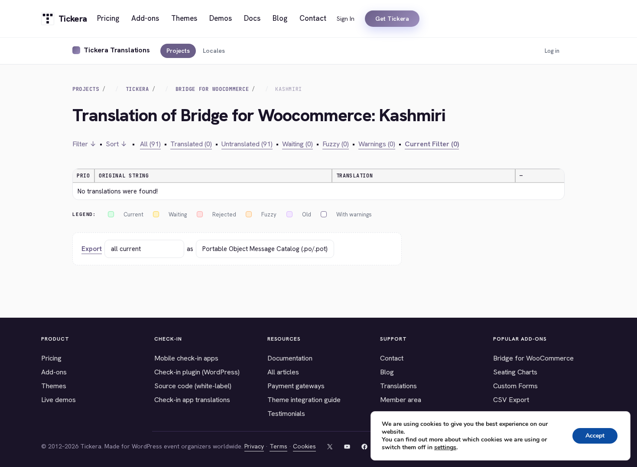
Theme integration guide (304, 399)
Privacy (254, 446)
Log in (552, 51)
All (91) (150, 143)
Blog (387, 372)
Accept (594, 436)
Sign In (345, 19)
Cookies (304, 446)
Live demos (58, 399)
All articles (283, 372)
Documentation (289, 358)
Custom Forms (515, 385)
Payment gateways (296, 385)
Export (91, 249)
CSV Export (511, 399)
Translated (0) (191, 143)
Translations (398, 385)
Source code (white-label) (192, 385)
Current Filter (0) (432, 143)
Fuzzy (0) (335, 143)
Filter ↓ (84, 143)
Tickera (137, 89)
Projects (178, 51)
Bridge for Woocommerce (212, 89)
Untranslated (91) (247, 143)
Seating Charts (515, 372)
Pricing (51, 358)
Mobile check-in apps (186, 358)
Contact (391, 358)
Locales (214, 51)
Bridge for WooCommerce (533, 358)
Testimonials (286, 413)
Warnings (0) (376, 143)
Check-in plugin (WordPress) (197, 372)
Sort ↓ (116, 143)
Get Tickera (392, 19)
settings (445, 447)
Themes (53, 385)
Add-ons (54, 372)
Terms (278, 446)
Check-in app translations (192, 399)
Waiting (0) (297, 143)
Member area (400, 399)
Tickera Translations (117, 50)
